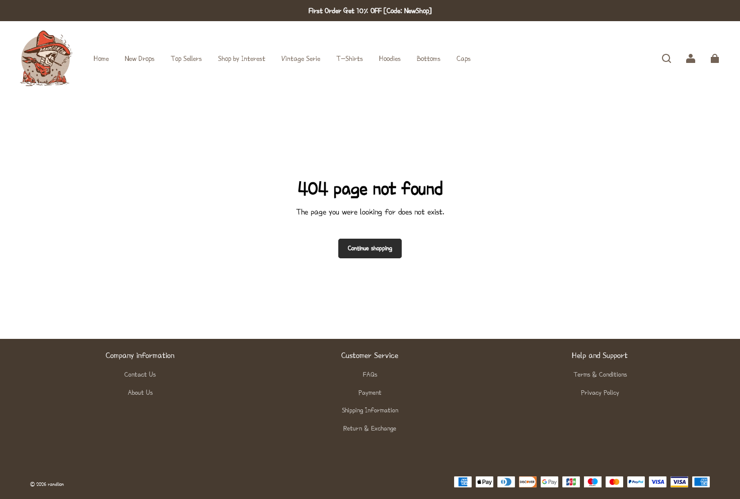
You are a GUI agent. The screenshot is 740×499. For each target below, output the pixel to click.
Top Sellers (186, 58)
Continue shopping (370, 248)
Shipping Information (370, 410)
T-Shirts (349, 58)
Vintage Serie (300, 58)
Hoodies (390, 58)
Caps (464, 58)
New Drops (140, 58)
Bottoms (428, 58)
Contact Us (140, 374)
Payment (370, 392)
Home (101, 58)
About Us (140, 392)
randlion (56, 484)
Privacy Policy (600, 392)
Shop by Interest (241, 58)
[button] (666, 58)
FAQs (370, 374)
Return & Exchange (369, 428)
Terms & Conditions (600, 374)
